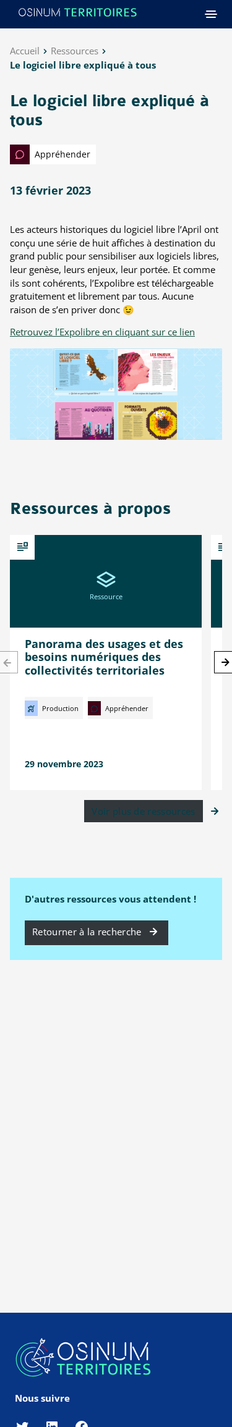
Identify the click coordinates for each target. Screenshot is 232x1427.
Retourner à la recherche (87, 931)
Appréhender (61, 154)
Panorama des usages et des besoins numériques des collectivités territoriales (104, 657)
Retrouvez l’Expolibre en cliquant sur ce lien (102, 332)
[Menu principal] (211, 14)
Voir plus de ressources (143, 811)
